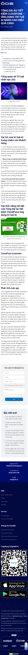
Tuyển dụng (4, 501)
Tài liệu (3, 498)
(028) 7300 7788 (14, 473)
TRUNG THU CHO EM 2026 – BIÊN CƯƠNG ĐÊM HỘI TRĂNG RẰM (14, 425)
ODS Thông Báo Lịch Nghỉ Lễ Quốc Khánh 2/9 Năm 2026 (13, 418)
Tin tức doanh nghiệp (7, 519)
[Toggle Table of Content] (2, 56)
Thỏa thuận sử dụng (6, 533)
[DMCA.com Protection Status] (14, 654)
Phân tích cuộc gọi (10, 71)
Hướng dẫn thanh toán (7, 530)
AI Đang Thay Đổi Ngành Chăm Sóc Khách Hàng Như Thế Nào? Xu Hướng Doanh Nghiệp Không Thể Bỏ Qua (14, 434)
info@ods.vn (14, 479)
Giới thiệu (3, 504)
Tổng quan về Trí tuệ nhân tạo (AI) (13, 58)
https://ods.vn (20, 352)
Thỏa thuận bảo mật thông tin (9, 536)
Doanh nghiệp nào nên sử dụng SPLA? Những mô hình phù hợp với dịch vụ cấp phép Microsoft (14, 451)
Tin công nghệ (5, 515)
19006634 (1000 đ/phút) (14, 466)
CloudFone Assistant (11, 69)
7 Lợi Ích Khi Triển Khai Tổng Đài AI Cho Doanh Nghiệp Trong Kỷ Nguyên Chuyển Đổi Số (14, 443)
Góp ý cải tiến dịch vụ (7, 495)
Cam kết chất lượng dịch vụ (9, 539)
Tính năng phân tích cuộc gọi (10, 292)
